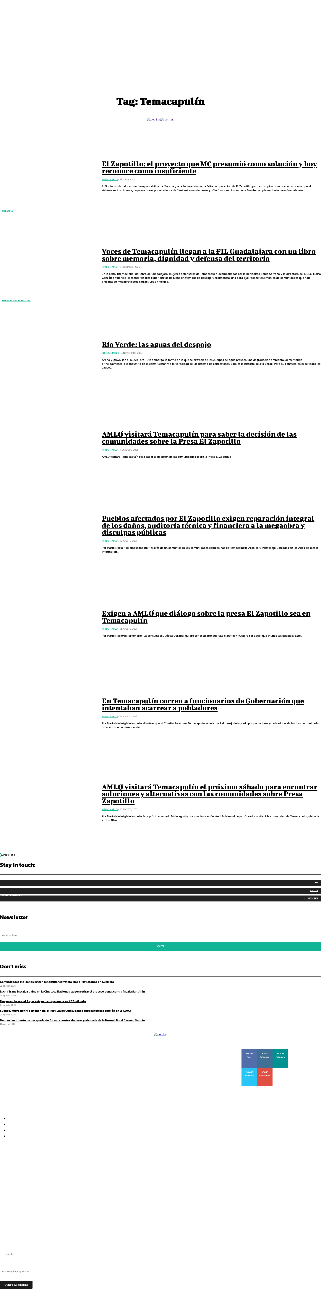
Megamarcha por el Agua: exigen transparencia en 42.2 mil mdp (52, 1173)
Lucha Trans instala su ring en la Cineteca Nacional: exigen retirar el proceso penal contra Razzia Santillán (87, 1166)
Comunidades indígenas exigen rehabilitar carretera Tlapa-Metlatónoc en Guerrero (57, 981)
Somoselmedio (110, 353)
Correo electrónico (11, 1264)
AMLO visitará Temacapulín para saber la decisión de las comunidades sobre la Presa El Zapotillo (199, 437)
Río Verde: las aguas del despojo (156, 344)
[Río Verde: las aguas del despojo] (48, 355)
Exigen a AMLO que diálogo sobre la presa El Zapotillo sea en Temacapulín (206, 616)
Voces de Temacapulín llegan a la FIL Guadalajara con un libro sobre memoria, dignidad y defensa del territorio (209, 254)
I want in (160, 946)
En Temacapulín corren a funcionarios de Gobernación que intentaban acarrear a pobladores (203, 704)
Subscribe (313, 898)
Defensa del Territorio (16, 300)
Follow (314, 890)
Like (316, 882)
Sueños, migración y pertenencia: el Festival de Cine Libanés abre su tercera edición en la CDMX (78, 1179)
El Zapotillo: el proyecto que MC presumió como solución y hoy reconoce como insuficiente (209, 167)
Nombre (4, 1247)
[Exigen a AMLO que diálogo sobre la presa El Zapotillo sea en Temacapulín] (48, 624)
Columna (7, 211)
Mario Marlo (110, 179)
